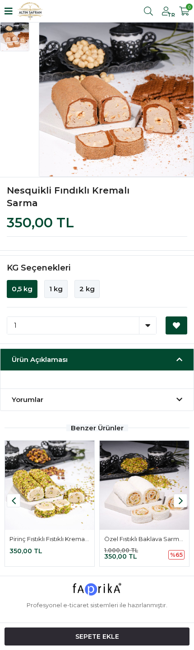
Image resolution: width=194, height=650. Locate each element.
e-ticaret (76, 605)
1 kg (56, 288)
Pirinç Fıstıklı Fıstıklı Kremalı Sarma (58, 538)
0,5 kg (22, 288)
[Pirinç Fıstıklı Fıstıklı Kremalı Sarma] (49, 485)
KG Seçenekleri (39, 268)
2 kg (87, 288)
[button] (180, 500)
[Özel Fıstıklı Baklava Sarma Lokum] (144, 485)
